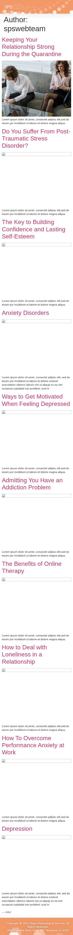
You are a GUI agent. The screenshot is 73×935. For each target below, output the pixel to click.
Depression (17, 828)
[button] (51, 7)
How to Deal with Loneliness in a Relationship (24, 654)
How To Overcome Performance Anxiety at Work (33, 745)
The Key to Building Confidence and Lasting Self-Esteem (33, 229)
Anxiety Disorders (25, 312)
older (6, 912)
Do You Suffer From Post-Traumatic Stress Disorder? (36, 138)
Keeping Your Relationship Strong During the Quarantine (31, 46)
